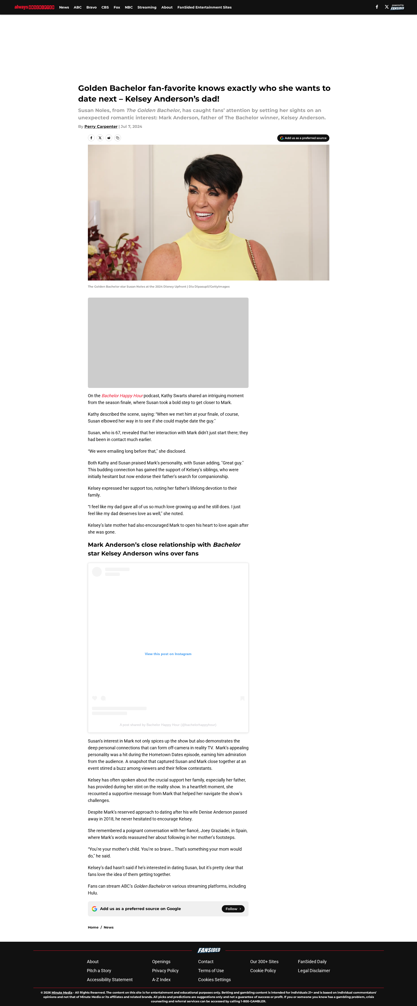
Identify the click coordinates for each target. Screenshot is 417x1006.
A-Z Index (161, 979)
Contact (205, 961)
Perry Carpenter (101, 126)
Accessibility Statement (110, 979)
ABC (78, 7)
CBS (105, 7)
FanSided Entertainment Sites (204, 7)
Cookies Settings (214, 979)
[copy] (117, 137)
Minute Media (62, 992)
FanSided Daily (312, 961)
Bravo (91, 7)
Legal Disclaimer (314, 970)
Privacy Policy (165, 970)
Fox (117, 7)
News (64, 7)
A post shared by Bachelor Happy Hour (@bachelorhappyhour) (168, 725)
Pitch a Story (99, 970)
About (167, 7)
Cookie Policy (263, 970)
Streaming (147, 7)
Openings (161, 961)
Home (93, 927)
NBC (129, 7)
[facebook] (377, 7)
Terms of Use (211, 970)
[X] (387, 7)
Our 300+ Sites (264, 961)
